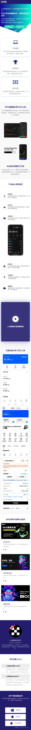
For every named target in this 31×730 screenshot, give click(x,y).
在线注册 (9, 26)
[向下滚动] (15, 31)
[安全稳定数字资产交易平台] (4, 2)
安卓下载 (21, 26)
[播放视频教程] (15, 319)
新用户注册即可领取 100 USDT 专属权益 (11, 22)
